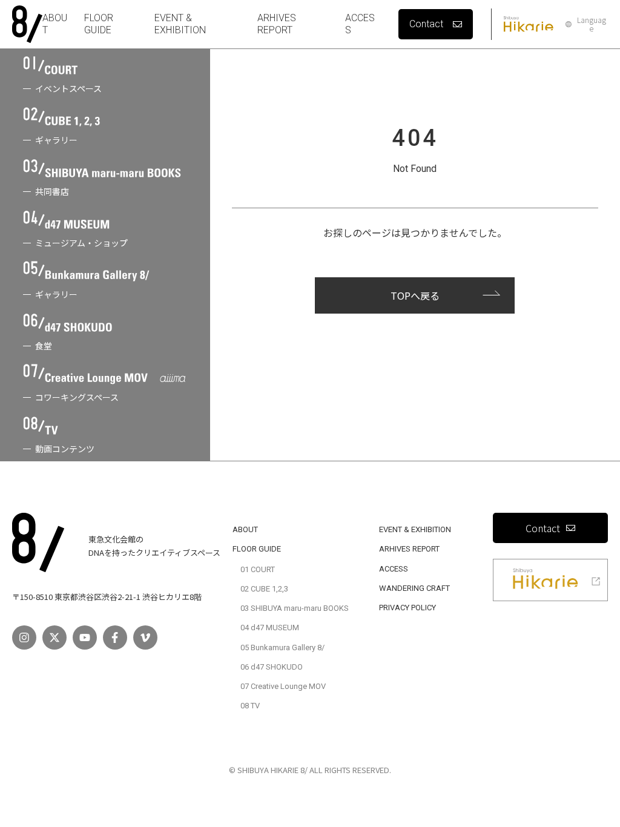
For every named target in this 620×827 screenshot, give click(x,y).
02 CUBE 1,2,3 (264, 588)
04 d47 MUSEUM (269, 627)
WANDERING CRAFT (414, 588)
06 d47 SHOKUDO (271, 666)
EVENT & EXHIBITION (180, 24)
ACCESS (393, 568)
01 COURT (257, 569)
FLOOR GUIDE (98, 24)
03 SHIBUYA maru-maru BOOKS (294, 608)
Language (591, 24)
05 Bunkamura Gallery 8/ (282, 647)
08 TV (250, 705)
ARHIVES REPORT (276, 24)
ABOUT (245, 529)
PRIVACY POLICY (407, 607)
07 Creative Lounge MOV (283, 686)
